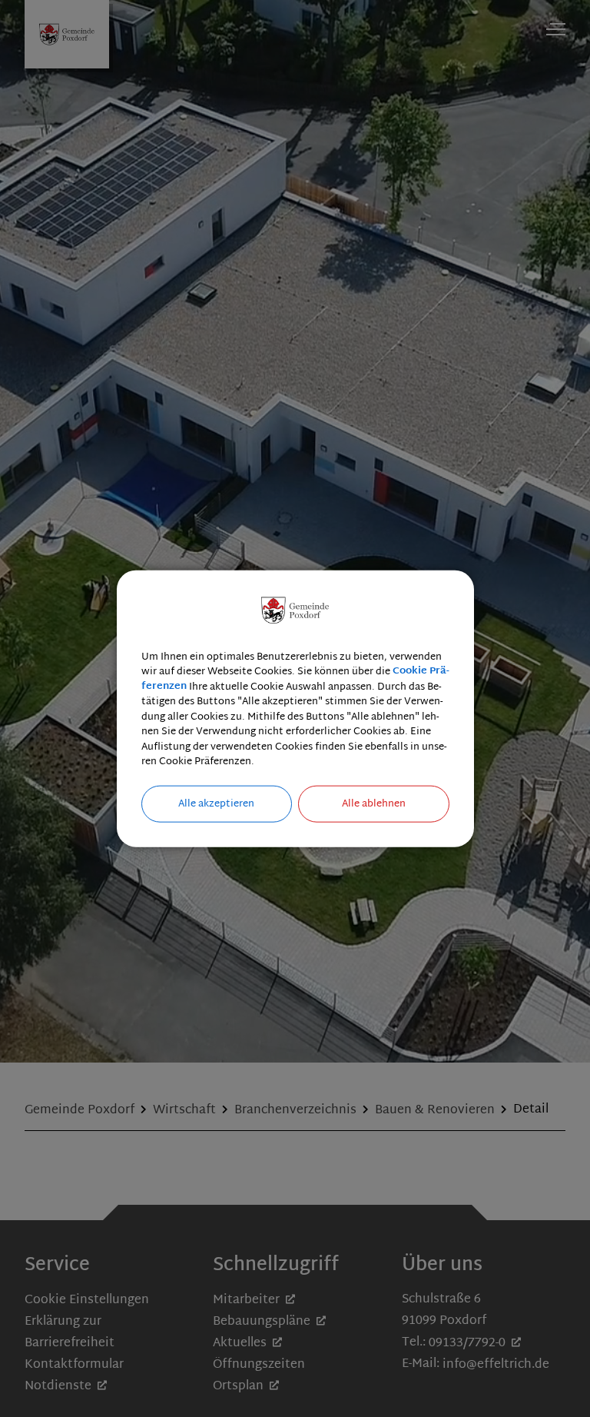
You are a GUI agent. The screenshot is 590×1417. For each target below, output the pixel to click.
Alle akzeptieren (216, 803)
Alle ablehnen (374, 803)
